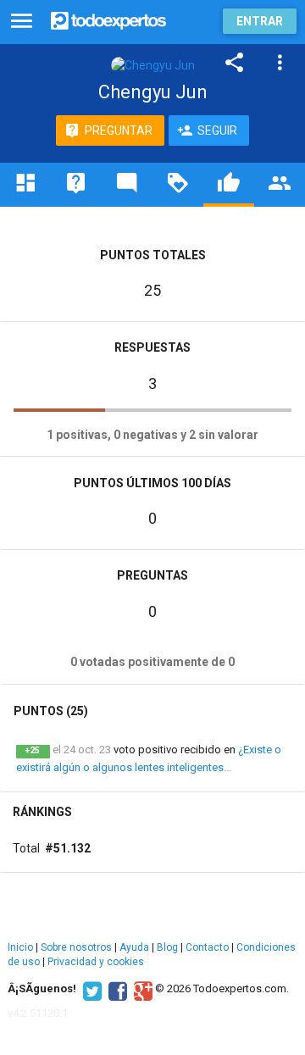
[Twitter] (90, 989)
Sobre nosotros (76, 947)
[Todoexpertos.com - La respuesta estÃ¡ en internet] (108, 19)
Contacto (207, 947)
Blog (167, 947)
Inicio (20, 947)
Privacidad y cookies (95, 962)
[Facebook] (115, 989)
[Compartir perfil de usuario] (234, 62)
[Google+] (141, 989)
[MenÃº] (22, 21)
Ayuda (134, 947)
